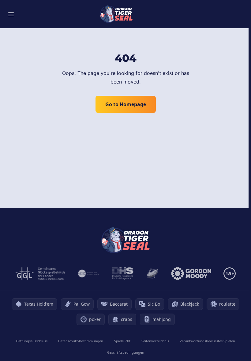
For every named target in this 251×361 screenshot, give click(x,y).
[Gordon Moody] (191, 273)
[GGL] (40, 273)
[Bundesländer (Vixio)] (89, 273)
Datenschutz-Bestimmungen (80, 341)
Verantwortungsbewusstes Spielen (207, 341)
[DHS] (122, 273)
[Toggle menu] (11, 14)
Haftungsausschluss (31, 341)
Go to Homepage (125, 104)
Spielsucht (122, 341)
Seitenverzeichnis (155, 341)
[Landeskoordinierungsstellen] (152, 273)
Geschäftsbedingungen (125, 352)
